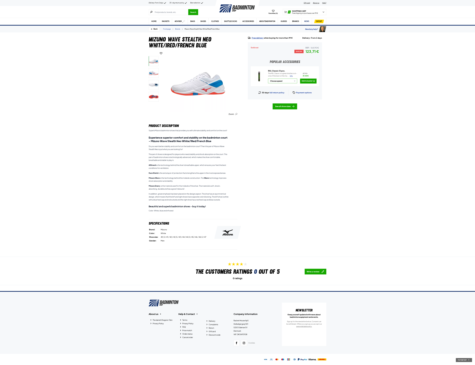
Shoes (203, 21)
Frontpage (167, 29)
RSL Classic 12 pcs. (276, 71)
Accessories (248, 21)
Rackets (165, 21)
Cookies (251, 343)
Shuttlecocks (230, 21)
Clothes (215, 21)
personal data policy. (304, 326)
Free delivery (257, 38)
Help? (324, 3)
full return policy (277, 92)
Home (153, 21)
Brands (295, 21)
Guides (284, 21)
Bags (192, 21)
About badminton (267, 21)
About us (316, 3)
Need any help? (311, 29)
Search (193, 12)
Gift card (307, 3)
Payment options (304, 92)
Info (291, 76)
